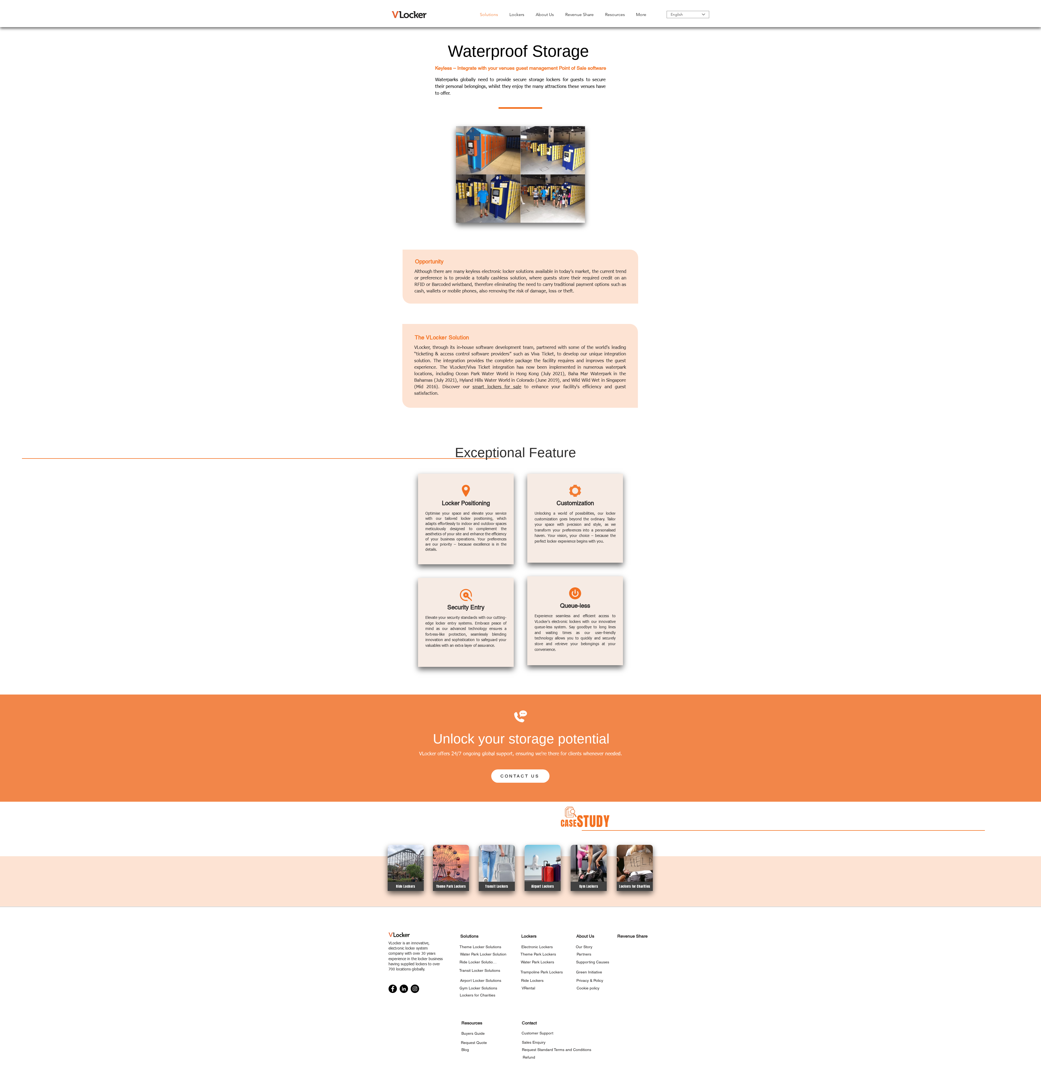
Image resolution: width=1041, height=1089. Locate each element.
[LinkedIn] (404, 989)
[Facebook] (392, 989)
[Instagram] (415, 989)
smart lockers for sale (497, 387)
